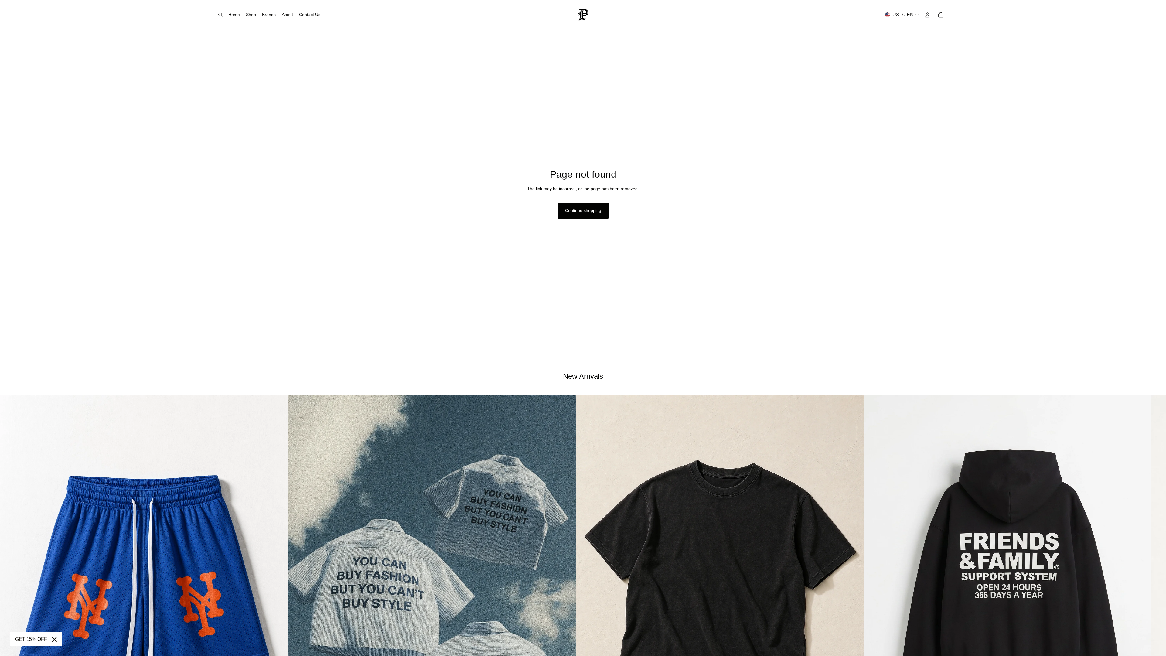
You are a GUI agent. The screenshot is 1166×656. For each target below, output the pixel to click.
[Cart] (940, 15)
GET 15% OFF (31, 639)
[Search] (220, 15)
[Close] (54, 639)
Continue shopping (583, 210)
